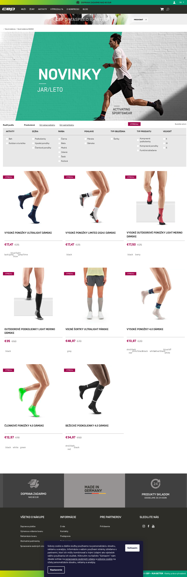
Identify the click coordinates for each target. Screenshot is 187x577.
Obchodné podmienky (30, 541)
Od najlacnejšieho (47, 125)
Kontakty (64, 531)
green (23, 447)
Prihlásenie (105, 526)
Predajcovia (65, 536)
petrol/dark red (130, 351)
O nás (62, 526)
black (69, 254)
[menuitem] (23, 9)
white (152, 351)
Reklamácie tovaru (28, 536)
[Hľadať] (168, 9)
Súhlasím (132, 547)
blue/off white (167, 351)
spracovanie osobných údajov (80, 559)
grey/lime (23, 254)
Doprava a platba (27, 526)
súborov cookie (104, 559)
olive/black (160, 351)
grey (69, 351)
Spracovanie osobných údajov (33, 546)
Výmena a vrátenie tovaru (31, 531)
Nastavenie (56, 569)
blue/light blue (15, 255)
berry (137, 254)
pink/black (137, 351)
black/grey (8, 254)
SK (180, 2)
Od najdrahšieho (67, 125)
